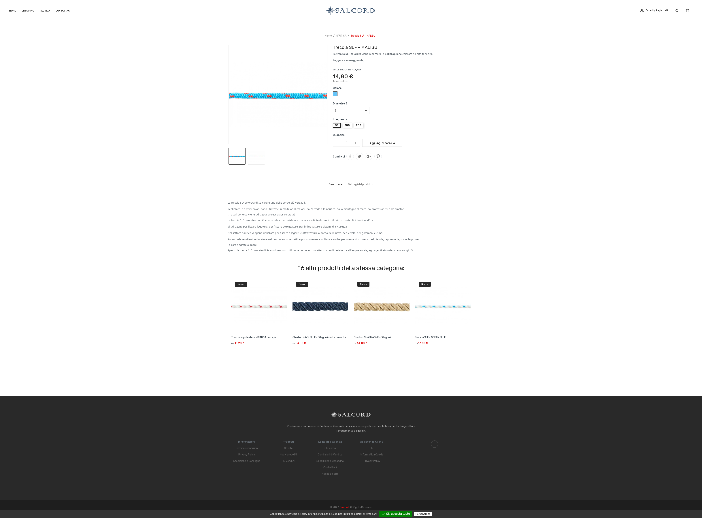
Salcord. (345, 507)
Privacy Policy (246, 454)
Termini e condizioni (246, 448)
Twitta (359, 156)
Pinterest (378, 156)
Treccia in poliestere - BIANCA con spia (253, 337)
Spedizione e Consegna (246, 461)
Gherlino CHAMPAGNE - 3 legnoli (372, 337)
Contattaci (330, 467)
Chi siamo (330, 448)
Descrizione (336, 184)
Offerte (288, 448)
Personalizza (423, 514)
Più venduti (288, 461)
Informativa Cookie (372, 454)
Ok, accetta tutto (395, 514)
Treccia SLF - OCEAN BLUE (430, 337)
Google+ (368, 156)
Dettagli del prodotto (360, 184)
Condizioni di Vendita (330, 454)
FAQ (372, 448)
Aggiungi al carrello (382, 143)
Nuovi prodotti (288, 454)
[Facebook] (434, 444)
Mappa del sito (330, 473)
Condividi (350, 156)
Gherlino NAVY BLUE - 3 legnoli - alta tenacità (319, 337)
